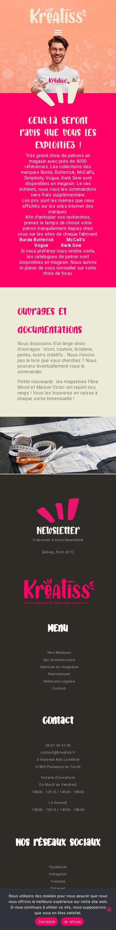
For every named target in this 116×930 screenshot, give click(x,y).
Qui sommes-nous (59, 660)
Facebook (58, 867)
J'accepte (46, 921)
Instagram (58, 874)
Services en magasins (59, 667)
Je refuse (72, 921)
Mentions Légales (59, 681)
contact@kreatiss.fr (58, 752)
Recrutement (59, 674)
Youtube (58, 881)
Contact (59, 688)
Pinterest (58, 888)
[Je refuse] (109, 909)
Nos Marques (59, 652)
